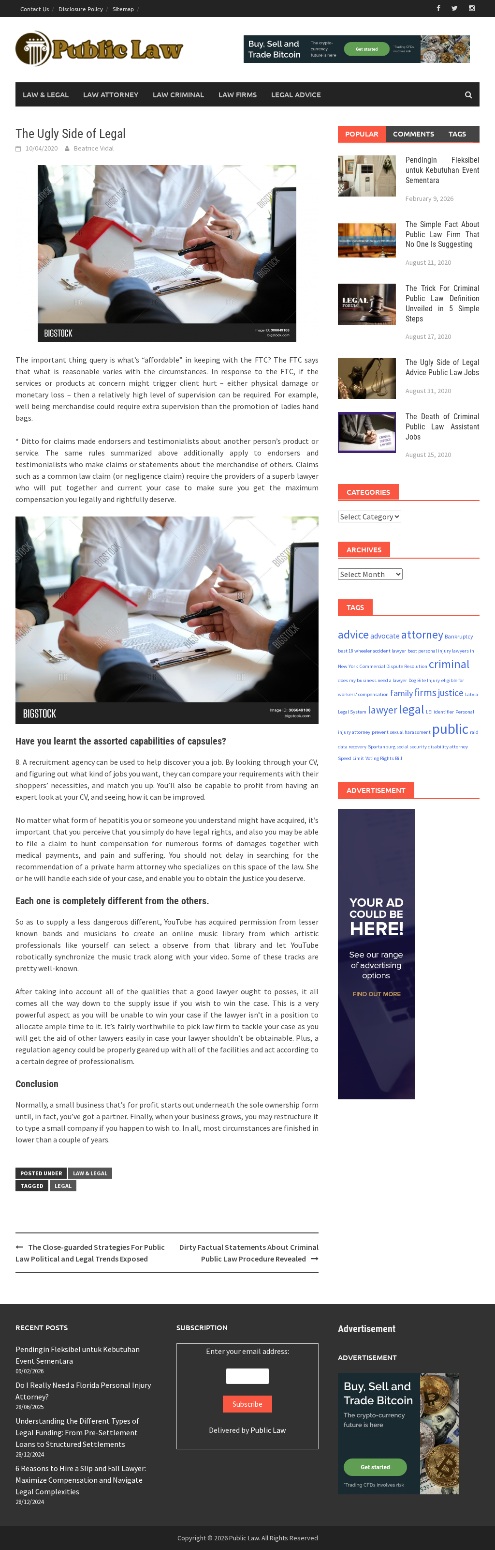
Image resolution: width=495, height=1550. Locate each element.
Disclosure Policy (80, 9)
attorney (422, 634)
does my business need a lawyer (372, 680)
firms (425, 692)
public (450, 729)
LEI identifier (440, 712)
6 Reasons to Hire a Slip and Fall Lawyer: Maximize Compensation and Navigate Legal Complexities (80, 1479)
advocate (385, 635)
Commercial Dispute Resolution (393, 666)
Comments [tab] (413, 133)
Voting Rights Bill (383, 758)
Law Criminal (178, 94)
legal (63, 1185)
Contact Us (34, 9)
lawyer (382, 709)
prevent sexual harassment (401, 732)
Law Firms (237, 94)
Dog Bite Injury (424, 680)
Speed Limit (351, 758)
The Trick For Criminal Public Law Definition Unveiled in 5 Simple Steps (443, 303)
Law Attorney (110, 94)
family (401, 693)
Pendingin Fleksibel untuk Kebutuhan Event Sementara (443, 170)
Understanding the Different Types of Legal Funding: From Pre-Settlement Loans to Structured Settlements (77, 1432)
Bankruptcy (459, 636)
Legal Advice (296, 94)
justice (451, 692)
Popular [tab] (362, 133)
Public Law (268, 1430)
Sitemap (123, 9)
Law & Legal (46, 94)
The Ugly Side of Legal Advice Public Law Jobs (443, 367)
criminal (449, 663)
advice (353, 634)
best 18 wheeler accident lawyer (372, 651)
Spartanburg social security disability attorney (418, 747)
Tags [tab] (457, 133)
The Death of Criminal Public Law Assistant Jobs (443, 426)
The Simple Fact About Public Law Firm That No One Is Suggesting (443, 234)
